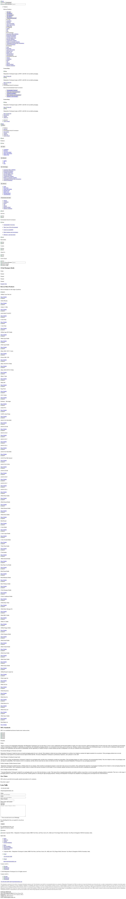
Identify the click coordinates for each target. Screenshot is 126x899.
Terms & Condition (8, 847)
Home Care (9, 52)
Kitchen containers (10, 65)
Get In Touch (7, 121)
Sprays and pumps (10, 24)
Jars (7, 61)
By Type (8, 12)
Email (2, 796)
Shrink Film (9, 26)
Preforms (8, 22)
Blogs (5, 845)
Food (7, 47)
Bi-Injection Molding (11, 35)
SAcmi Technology (10, 44)
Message (3, 804)
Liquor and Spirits (10, 49)
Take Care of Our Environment (13, 91)
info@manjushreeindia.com (15, 881)
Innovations (6, 115)
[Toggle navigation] (8, 3)
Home (5, 838)
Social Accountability (11, 93)
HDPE (8, 28)
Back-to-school (9, 64)
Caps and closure (10, 23)
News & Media (7, 846)
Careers (5, 116)
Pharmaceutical (9, 53)
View (5, 76)
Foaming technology (11, 36)
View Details (4, 297)
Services (5, 83)
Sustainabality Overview (12, 90)
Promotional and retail (11, 18)
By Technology (10, 15)
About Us (6, 117)
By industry (9, 16)
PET (7, 31)
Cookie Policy (7, 849)
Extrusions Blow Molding (12, 34)
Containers (8, 20)
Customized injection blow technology (15, 43)
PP (7, 30)
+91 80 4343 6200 (5, 881)
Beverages (8, 48)
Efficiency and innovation (12, 96)
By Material (9, 13)
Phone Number (4, 799)
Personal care (9, 51)
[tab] (8, 12)
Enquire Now (4, 283)
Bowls (7, 60)
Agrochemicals (9, 55)
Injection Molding (10, 39)
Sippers (8, 57)
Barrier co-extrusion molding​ (13, 41)
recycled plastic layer (11, 38)
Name (2, 793)
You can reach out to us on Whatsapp (10, 817)
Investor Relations (8, 842)
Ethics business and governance (14, 94)
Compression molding (11, 40)
